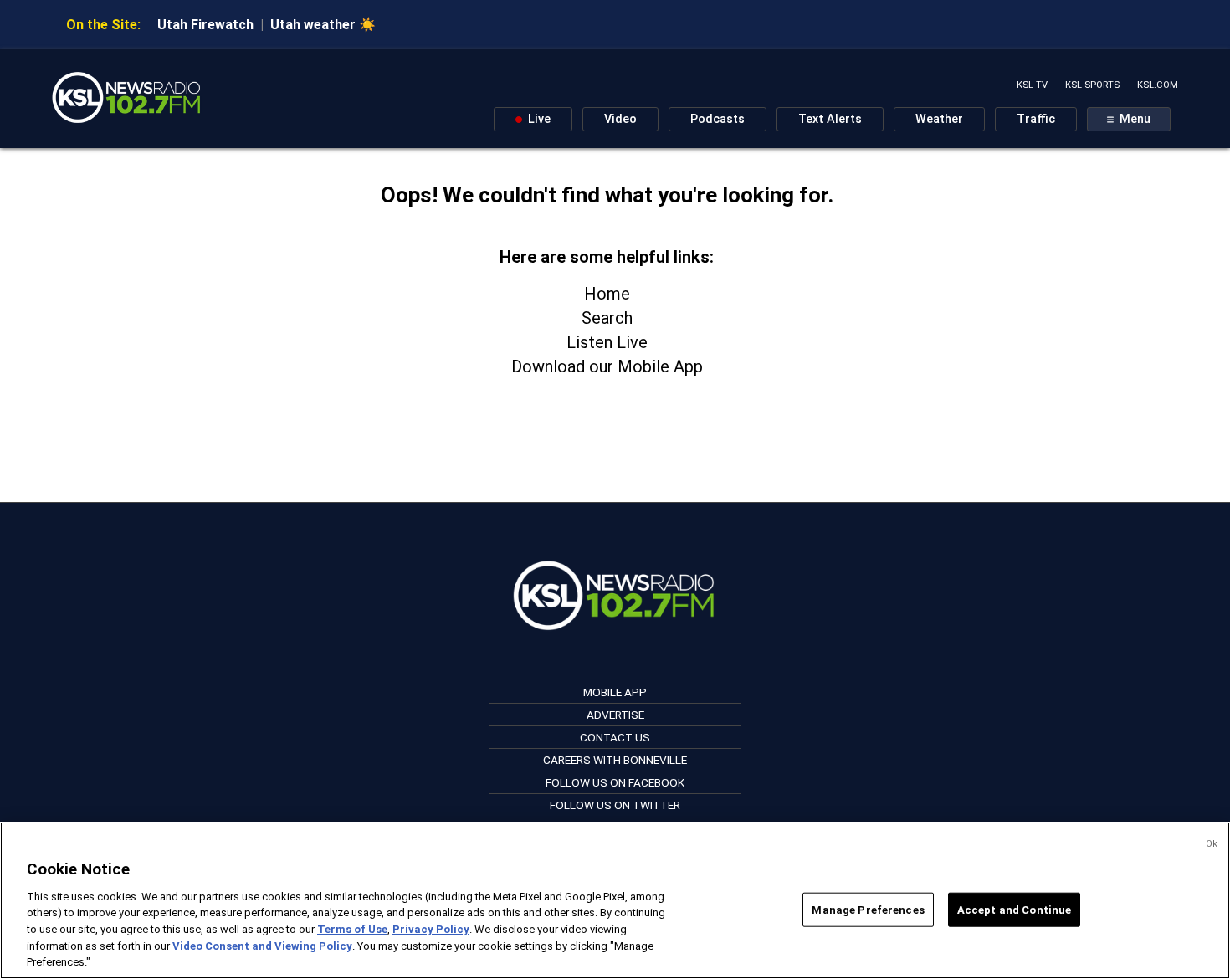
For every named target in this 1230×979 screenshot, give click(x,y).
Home (607, 294)
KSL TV (1032, 84)
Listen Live (607, 342)
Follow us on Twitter (615, 805)
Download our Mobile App (607, 366)
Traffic (1036, 119)
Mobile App (615, 692)
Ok (1211, 843)
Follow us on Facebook (615, 782)
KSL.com (1157, 84)
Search (607, 318)
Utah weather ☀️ (323, 25)
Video (620, 119)
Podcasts (717, 119)
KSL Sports (1092, 84)
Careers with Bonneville (615, 759)
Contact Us (615, 737)
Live (538, 119)
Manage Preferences (868, 909)
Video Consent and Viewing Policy (262, 946)
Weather (939, 119)
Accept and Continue (1014, 909)
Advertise (615, 714)
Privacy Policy (430, 929)
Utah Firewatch (205, 25)
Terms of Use (352, 929)
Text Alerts (830, 119)
